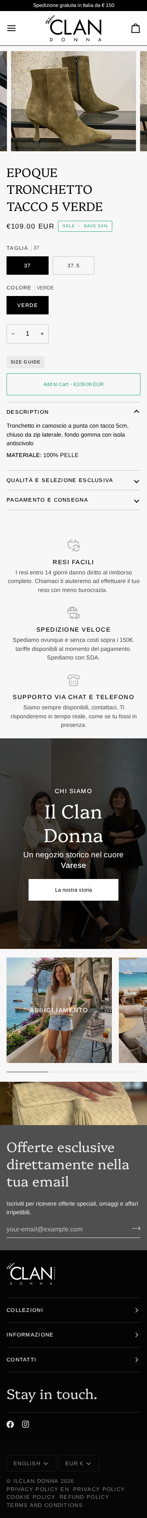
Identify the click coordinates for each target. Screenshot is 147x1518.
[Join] (133, 1228)
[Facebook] (10, 1424)
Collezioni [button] (25, 1310)
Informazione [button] (30, 1335)
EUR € (74, 1463)
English (26, 1463)
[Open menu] (19, 28)
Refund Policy (84, 1497)
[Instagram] (25, 1424)
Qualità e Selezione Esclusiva (60, 480)
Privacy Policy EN (38, 1489)
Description (28, 412)
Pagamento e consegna (47, 500)
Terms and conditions (45, 1505)
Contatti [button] (21, 1360)
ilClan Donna (36, 1481)
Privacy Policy (99, 1489)
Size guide (25, 361)
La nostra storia (73, 890)
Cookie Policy (31, 1497)
